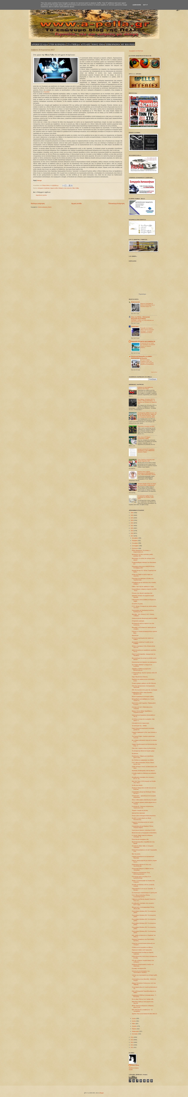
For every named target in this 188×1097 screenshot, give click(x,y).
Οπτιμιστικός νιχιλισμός (138, 621)
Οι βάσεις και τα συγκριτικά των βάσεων (142, 947)
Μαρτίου (134, 1028)
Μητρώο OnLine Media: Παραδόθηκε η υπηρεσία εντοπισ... (142, 711)
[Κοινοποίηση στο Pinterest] (72, 185)
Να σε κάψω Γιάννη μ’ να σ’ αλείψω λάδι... (143, 999)
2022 (132, 523)
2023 (132, 520)
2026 (132, 512)
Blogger (102, 1093)
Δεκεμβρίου (135, 538)
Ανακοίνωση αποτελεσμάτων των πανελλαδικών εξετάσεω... (141, 971)
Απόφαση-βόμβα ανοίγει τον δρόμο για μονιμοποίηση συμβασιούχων (147, 484)
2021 (132, 525)
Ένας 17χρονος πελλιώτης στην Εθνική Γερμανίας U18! (146, 460)
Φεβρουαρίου (135, 1031)
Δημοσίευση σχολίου (41, 195)
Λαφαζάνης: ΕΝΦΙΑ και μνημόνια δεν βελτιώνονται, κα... (141, 669)
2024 (132, 518)
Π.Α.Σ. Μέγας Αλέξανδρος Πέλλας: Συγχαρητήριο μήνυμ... (141, 895)
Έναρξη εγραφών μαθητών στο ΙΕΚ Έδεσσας (144, 683)
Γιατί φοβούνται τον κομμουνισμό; (140, 723)
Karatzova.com (135, 302)
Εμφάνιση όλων (154, 372)
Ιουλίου (134, 1018)
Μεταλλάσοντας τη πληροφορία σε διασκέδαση (144, 832)
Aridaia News (135, 326)
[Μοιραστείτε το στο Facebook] (70, 185)
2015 (132, 1039)
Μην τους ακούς (136, 854)
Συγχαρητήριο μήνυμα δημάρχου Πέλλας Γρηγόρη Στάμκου (142, 826)
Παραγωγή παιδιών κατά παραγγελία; (142, 950)
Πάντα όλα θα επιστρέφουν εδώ (140, 839)
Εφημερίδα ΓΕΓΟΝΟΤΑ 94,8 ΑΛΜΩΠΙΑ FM (143, 341)
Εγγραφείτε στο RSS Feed (136, 51)
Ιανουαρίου (135, 1034)
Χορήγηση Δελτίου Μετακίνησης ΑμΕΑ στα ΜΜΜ (144, 618)
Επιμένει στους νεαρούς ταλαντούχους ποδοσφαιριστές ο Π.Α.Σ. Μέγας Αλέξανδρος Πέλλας (146, 473)
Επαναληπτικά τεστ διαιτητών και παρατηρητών (144, 662)
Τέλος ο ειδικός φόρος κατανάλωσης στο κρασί (144, 799)
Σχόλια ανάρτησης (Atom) (44, 207)
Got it (145, 5)
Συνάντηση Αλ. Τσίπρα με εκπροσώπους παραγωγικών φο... (143, 807)
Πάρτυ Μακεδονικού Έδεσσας (140, 676)
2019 (132, 530)
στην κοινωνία (68, 188)
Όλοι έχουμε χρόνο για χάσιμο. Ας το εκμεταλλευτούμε (141, 877)
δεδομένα (60, 188)
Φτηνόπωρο (135, 635)
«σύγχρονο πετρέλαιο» (44, 188)
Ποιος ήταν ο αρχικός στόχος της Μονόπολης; (144, 748)
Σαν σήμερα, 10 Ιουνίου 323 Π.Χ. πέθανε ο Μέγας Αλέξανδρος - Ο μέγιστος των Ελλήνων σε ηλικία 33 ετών (147, 401)
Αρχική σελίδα (54, 188)
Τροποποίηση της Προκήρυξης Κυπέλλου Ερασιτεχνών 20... (143, 611)
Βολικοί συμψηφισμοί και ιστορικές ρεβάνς (143, 696)
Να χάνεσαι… (135, 753)
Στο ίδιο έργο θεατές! (137, 785)
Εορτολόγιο (142, 294)
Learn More (137, 5)
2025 (132, 515)
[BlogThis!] (65, 185)
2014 (132, 1042)
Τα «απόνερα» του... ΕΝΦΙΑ (139, 725)
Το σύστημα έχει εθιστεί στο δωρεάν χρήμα (143, 751)
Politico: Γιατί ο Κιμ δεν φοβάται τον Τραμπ (143, 586)
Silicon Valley (75, 188)
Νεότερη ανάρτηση (38, 203)
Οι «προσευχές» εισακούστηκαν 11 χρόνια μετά (144, 892)
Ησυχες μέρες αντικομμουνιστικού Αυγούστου (144, 815)
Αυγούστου (135, 548)
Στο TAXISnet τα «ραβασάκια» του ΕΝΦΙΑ (143, 760)
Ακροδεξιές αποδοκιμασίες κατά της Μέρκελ (143, 770)
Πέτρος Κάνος (135, 1065)
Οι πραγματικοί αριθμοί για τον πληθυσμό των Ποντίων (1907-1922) (146, 497)
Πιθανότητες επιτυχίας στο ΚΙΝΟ (146, 426)
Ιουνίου (134, 1021)
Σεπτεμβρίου (135, 545)
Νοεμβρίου (135, 540)
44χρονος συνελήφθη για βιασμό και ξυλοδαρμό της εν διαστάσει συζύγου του (148, 305)
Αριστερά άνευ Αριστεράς (138, 813)
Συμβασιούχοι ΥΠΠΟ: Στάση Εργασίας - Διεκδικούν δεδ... (142, 693)
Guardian (47, 92)
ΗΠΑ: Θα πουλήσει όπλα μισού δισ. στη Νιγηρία (144, 690)
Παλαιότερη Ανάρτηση (116, 203)
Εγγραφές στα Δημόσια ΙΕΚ (139, 968)
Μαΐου (134, 1023)
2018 (132, 533)
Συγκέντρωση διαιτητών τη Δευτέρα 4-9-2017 (143, 830)
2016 (132, 1037)
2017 (132, 536)
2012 (132, 1047)
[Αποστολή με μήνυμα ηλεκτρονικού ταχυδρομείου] (63, 185)
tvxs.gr (39, 180)
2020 (132, 528)
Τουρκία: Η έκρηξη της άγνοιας (140, 810)
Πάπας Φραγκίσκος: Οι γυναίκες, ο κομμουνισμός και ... (141, 551)
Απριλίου (134, 1026)
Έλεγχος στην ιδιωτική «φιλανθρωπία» (142, 593)
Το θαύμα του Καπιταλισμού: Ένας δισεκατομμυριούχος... (141, 873)
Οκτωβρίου (135, 543)
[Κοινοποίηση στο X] (67, 185)
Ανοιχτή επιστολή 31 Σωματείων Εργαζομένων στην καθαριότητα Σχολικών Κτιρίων (146, 450)
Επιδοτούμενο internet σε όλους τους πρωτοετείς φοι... (141, 865)
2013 (132, 1045)
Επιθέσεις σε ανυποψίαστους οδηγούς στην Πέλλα (145, 388)
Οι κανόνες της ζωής (137, 603)
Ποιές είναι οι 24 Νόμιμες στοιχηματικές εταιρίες (144, 437)
